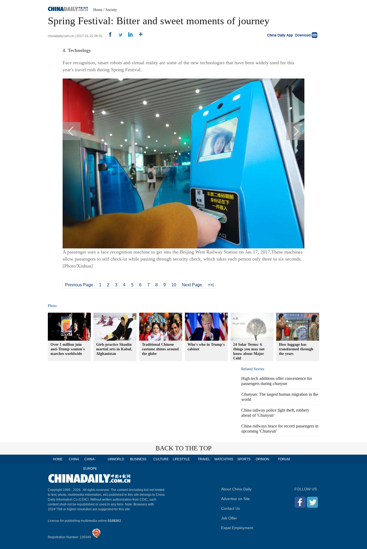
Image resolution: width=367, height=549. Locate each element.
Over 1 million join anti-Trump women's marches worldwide (68, 349)
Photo (52, 306)
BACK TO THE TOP (183, 448)
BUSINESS (138, 459)
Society (111, 10)
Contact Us (230, 508)
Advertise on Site (235, 499)
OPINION (262, 459)
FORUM (284, 459)
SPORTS (243, 459)
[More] (138, 36)
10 (173, 285)
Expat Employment (237, 528)
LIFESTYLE (181, 459)
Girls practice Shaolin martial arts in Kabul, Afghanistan (114, 349)
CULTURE (161, 459)
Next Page (192, 285)
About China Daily (236, 489)
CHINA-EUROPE (90, 463)
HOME (58, 459)
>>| (211, 285)
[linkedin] (128, 36)
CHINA (74, 459)
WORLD (118, 459)
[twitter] (118, 36)
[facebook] (108, 36)
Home (97, 10)
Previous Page (79, 285)
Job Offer (229, 518)
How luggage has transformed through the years (296, 349)
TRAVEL (204, 459)
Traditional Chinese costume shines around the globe (160, 349)
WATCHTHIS (223, 459)
